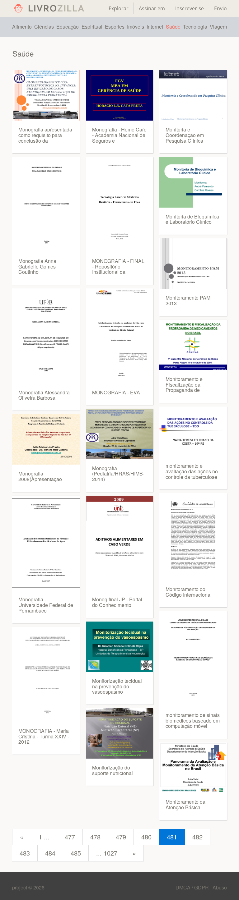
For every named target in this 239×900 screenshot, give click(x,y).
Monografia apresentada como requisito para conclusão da (45, 135)
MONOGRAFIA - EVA (116, 392)
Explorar (119, 8)
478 (95, 836)
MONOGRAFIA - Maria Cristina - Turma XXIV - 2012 (43, 736)
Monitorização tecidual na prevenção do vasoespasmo (117, 686)
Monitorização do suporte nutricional (112, 770)
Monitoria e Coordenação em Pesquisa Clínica (185, 135)
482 (197, 836)
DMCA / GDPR (193, 887)
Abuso (220, 887)
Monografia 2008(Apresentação (40, 476)
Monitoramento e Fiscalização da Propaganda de (184, 384)
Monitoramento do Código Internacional (189, 591)
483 (25, 852)
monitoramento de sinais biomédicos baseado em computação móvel (193, 720)
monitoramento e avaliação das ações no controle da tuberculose (192, 471)
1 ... (44, 836)
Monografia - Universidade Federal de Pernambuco (45, 605)
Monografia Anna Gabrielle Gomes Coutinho (37, 266)
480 (146, 836)
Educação (67, 26)
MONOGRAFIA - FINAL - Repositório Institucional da (118, 266)
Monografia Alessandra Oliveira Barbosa (44, 395)
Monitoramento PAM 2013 (188, 300)
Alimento (22, 26)
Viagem (218, 26)
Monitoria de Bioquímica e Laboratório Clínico (192, 219)
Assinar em (152, 8)
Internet (155, 26)
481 (172, 836)
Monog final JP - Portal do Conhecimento (117, 602)
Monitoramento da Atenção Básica (185, 804)
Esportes (114, 26)
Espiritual (92, 26)
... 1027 (106, 852)
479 (121, 836)
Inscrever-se (189, 8)
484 (50, 852)
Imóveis (135, 26)
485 (76, 852)
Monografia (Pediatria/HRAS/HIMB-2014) (118, 474)
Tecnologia (195, 26)
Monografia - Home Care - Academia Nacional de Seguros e (119, 135)
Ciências (44, 26)
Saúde (173, 26)
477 (70, 836)
